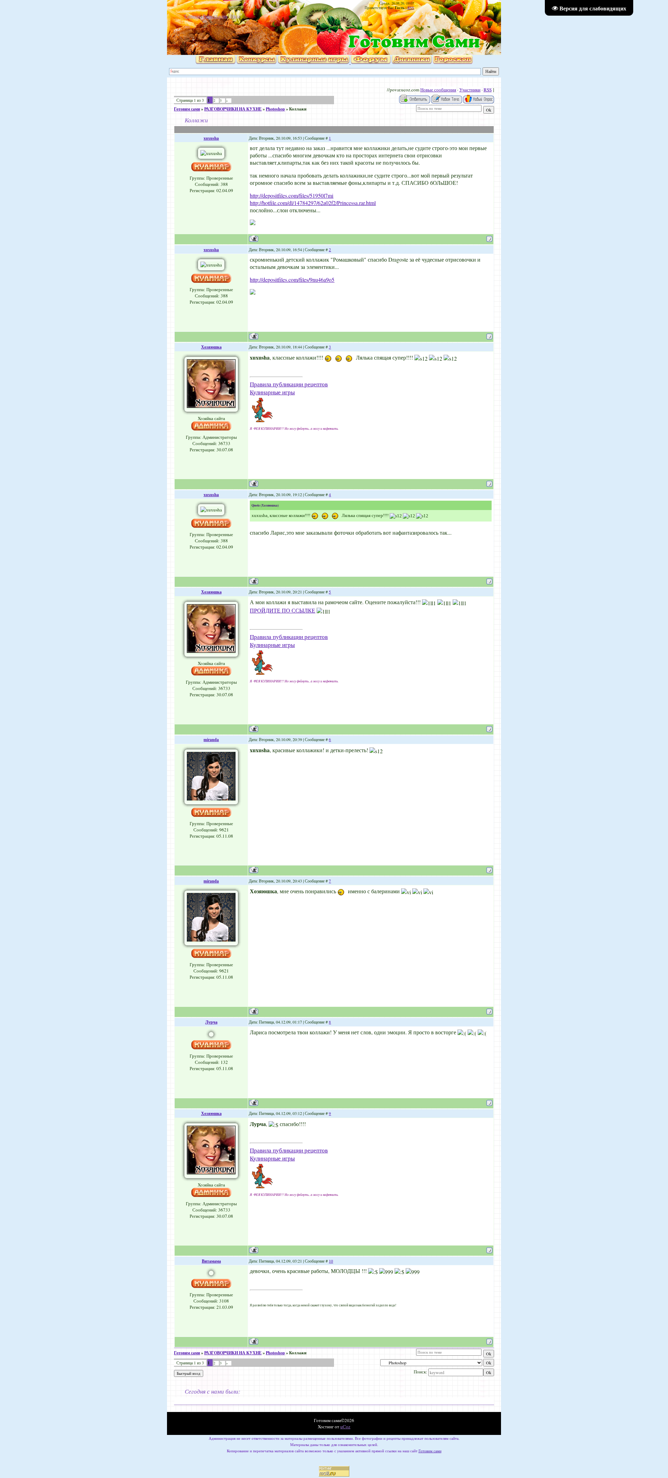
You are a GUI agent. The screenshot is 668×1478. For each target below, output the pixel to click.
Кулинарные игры (272, 392)
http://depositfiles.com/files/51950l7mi (291, 195)
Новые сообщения (438, 90)
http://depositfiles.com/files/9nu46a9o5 (292, 279)
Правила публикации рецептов (289, 384)
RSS (410, 7)
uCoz (345, 1426)
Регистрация (215, 16)
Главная (192, 16)
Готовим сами (187, 109)
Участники (469, 90)
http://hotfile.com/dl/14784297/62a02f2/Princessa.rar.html (313, 202)
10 (331, 1261)
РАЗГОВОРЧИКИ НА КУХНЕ (233, 109)
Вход (235, 16)
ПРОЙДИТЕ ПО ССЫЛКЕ (282, 610)
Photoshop (275, 109)
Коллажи (298, 109)
